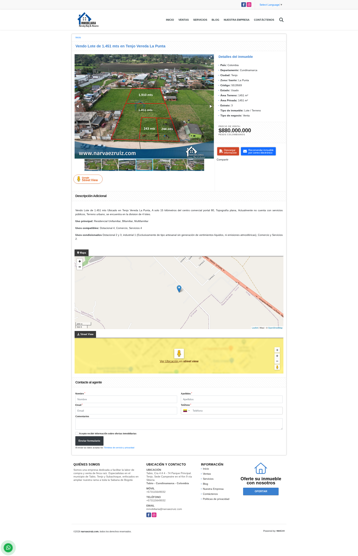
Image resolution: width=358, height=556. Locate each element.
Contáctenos (264, 19)
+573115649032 (156, 491)
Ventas (183, 19)
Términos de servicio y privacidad (119, 447)
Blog (215, 19)
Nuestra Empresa (236, 19)
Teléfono (186, 405)
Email (79, 405)
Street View (90, 179)
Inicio (170, 19)
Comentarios (82, 416)
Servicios (200, 19)
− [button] (79, 267)
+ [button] (79, 261)
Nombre (80, 393)
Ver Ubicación (169, 361)
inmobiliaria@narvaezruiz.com (164, 508)
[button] (210, 57)
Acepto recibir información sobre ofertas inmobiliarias (107, 433)
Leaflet (255, 327)
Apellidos (186, 393)
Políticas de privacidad (216, 498)
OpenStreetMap (275, 327)
